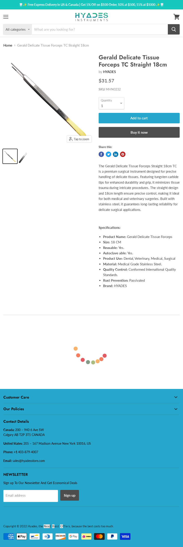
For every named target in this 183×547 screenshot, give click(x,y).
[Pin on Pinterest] (122, 154)
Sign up (69, 495)
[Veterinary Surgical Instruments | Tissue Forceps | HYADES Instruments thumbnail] (10, 156)
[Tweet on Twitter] (108, 154)
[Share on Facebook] (101, 154)
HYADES (109, 72)
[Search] (174, 29)
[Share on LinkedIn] (115, 154)
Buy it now (139, 132)
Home (7, 45)
